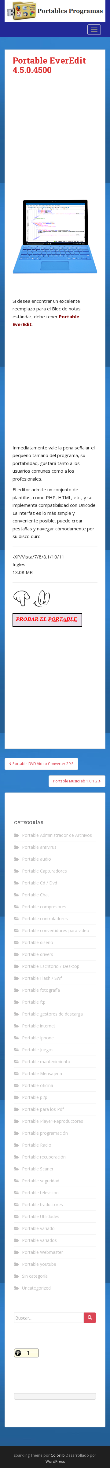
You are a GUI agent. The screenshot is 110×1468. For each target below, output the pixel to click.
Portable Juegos (37, 1049)
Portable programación (45, 1133)
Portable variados (39, 1240)
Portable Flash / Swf (42, 978)
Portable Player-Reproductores (52, 1121)
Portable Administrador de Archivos (57, 835)
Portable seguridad (40, 1181)
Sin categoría (35, 1276)
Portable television (40, 1192)
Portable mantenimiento (46, 1061)
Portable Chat (35, 895)
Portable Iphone (38, 1038)
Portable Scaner (37, 1169)
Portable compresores (44, 907)
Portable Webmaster (42, 1252)
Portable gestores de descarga (52, 1014)
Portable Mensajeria (42, 1073)
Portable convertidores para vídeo (55, 930)
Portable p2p (34, 1097)
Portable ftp (34, 1002)
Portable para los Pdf (43, 1109)
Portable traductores (42, 1204)
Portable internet (38, 1026)
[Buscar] (90, 1317)
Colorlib (58, 1455)
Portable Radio (36, 1145)
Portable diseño (37, 942)
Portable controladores (45, 918)
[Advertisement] (55, 142)
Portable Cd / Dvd (39, 883)
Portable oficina (37, 1085)
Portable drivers (37, 954)
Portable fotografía (41, 990)
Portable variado (38, 1228)
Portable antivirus (39, 847)
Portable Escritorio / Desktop (50, 966)
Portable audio (36, 859)
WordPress (55, 1461)
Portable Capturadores (44, 871)
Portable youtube (39, 1264)
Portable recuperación (44, 1157)
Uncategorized (36, 1288)
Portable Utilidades (40, 1216)
